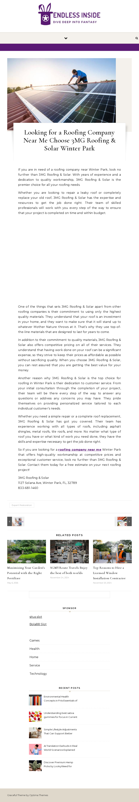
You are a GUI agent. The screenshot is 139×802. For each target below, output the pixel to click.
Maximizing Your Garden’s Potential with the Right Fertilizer (26, 573)
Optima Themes (38, 795)
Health (34, 649)
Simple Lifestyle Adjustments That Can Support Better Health (60, 732)
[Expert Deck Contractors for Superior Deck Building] (123, 521)
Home (34, 657)
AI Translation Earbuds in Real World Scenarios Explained (60, 747)
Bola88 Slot (38, 624)
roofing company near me (79, 449)
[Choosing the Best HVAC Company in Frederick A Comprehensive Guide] (15, 521)
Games (34, 640)
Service (35, 665)
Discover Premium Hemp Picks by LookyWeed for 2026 (58, 765)
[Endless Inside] (69, 14)
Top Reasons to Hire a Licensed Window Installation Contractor (109, 573)
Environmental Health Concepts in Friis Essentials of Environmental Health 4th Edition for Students (60, 699)
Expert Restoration (22, 505)
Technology (38, 673)
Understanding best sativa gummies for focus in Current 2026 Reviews (60, 715)
